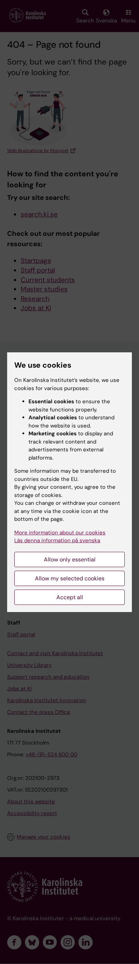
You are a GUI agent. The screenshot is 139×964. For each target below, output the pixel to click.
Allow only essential (70, 559)
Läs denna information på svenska (57, 540)
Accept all (69, 597)
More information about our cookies (59, 532)
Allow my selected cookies (69, 578)
